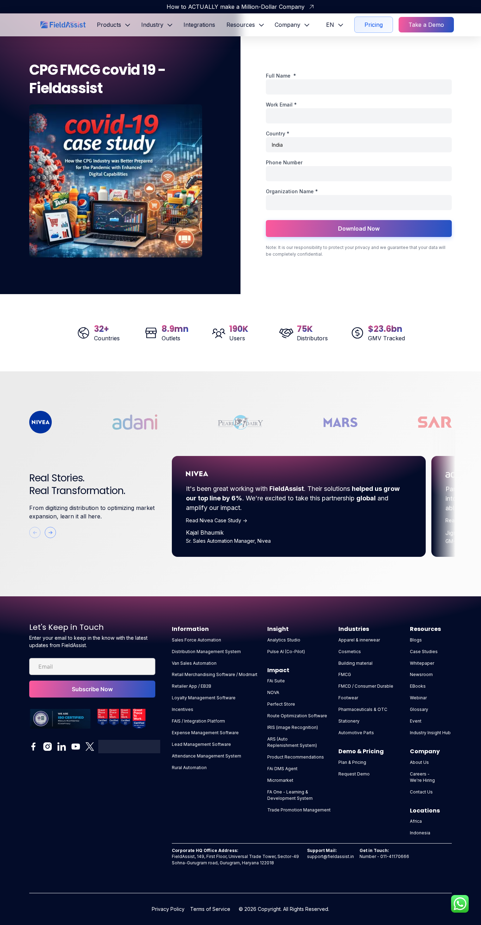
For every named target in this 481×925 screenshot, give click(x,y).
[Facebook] (33, 747)
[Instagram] (47, 747)
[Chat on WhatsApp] (459, 903)
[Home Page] (63, 24)
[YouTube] (76, 747)
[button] (113, 24)
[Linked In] (62, 747)
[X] (90, 747)
